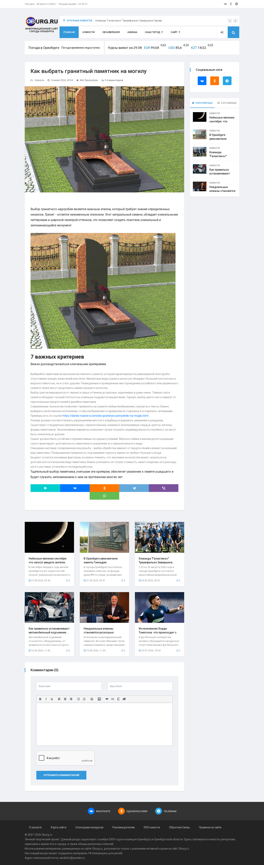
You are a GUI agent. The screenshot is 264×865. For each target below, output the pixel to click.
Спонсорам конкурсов (89, 827)
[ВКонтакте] (75, 488)
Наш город (152, 32)
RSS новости (152, 827)
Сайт (174, 32)
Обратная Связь (179, 827)
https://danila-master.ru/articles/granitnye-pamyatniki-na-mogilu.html (105, 415)
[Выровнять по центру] (65, 699)
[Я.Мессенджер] (45, 488)
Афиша (132, 32)
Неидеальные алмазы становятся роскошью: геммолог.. (99, 632)
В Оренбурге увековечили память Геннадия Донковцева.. (101, 562)
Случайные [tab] (229, 103)
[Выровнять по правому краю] (71, 699)
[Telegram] (134, 488)
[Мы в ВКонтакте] (225, 3)
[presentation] (229, 20)
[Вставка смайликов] (92, 699)
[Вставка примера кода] (113, 699)
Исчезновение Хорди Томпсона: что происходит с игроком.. (157, 632)
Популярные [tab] (204, 103)
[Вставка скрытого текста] (124, 699)
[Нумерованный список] (84, 699)
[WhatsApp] (104, 496)
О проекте (35, 827)
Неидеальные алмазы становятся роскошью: (222, 190)
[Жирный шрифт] (40, 699)
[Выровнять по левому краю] (59, 699)
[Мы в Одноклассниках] (231, 3)
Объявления (111, 32)
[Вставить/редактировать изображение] (99, 699)
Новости (89, 32)
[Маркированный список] (78, 699)
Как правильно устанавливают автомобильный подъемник (130, 20)
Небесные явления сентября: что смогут (221, 121)
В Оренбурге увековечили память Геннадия (220, 138)
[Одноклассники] (104, 488)
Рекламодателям (123, 827)
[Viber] (163, 488)
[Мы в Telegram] (236, 3)
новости (214, 839)
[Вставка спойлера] (118, 699)
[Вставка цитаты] (107, 699)
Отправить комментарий (61, 775)
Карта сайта (58, 827)
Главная (69, 32)
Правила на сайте (210, 827)
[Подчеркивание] (52, 699)
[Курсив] (46, 699)
